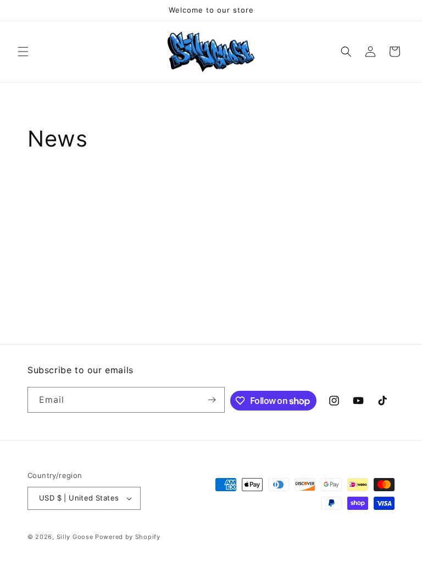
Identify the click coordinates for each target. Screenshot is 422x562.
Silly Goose (75, 537)
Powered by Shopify (127, 537)
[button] (23, 52)
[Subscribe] (212, 400)
